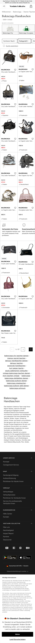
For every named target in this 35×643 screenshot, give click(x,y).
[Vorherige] (12, 349)
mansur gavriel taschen (16, 358)
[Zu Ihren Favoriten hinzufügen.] (15, 70)
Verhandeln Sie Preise (10, 229)
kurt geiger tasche (16, 368)
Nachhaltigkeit (8, 530)
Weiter (17, 634)
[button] (31, 6)
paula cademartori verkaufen (16, 370)
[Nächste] (23, 349)
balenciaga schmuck (17, 388)
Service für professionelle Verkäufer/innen (12, 502)
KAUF (5, 471)
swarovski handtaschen (16, 365)
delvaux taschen (16, 363)
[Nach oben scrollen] (31, 349)
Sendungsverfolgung (10, 475)
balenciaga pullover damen (16, 380)
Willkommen (6, 12)
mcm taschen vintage (11, 375)
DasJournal (7, 539)
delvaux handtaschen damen (16, 360)
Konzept (6, 461)
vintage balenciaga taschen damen (16, 373)
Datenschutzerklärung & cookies (16, 571)
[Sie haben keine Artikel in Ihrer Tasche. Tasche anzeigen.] (31, 6)
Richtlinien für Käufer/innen (13, 481)
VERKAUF (6, 488)
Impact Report (8, 533)
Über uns (6, 527)
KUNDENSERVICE (9, 510)
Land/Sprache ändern (17, 639)
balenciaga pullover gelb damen (16, 385)
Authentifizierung (9, 478)
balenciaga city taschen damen (16, 355)
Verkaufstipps (8, 491)
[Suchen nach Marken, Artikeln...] (4, 6)
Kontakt (6, 517)
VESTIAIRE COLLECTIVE (11, 523)
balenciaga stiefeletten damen (16, 378)
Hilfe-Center (7, 514)
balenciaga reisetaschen (16, 383)
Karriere (6, 536)
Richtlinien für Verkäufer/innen (14, 498)
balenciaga (26, 375)
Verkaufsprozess (9, 495)
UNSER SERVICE (9, 458)
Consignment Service (11, 465)
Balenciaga (17, 12)
